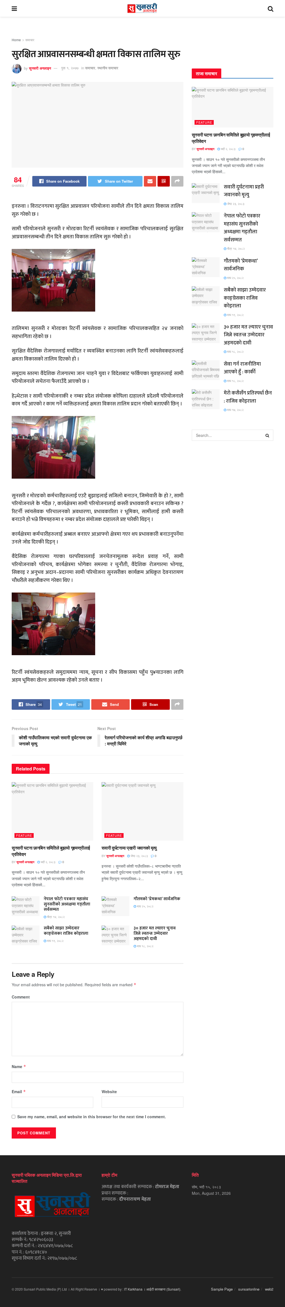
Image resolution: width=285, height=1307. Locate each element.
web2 (269, 1289)
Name (19, 1066)
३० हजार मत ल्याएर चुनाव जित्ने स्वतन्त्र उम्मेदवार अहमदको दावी (155, 933)
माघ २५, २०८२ (144, 906)
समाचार (29, 39)
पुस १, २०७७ (69, 67)
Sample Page (222, 1289)
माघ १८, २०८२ (144, 946)
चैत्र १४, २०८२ (55, 916)
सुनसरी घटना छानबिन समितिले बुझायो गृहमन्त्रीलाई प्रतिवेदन (51, 851)
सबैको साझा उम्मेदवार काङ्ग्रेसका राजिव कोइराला (66, 930)
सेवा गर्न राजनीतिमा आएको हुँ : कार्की (242, 368)
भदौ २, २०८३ (47, 862)
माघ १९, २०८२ (54, 940)
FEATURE (24, 835)
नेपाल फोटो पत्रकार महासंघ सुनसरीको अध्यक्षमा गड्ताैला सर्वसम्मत (67, 904)
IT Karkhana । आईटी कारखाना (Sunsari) (152, 1289)
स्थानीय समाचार (107, 67)
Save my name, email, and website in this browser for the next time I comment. (91, 1116)
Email (19, 1091)
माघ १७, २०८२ (235, 409)
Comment (21, 997)
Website (109, 1091)
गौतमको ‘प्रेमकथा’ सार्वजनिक (157, 899)
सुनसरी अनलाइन (40, 67)
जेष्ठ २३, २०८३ (139, 855)
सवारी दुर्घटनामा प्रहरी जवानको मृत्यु (129, 848)
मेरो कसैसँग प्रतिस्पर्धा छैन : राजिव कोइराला (248, 397)
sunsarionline (248, 1289)
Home (16, 39)
